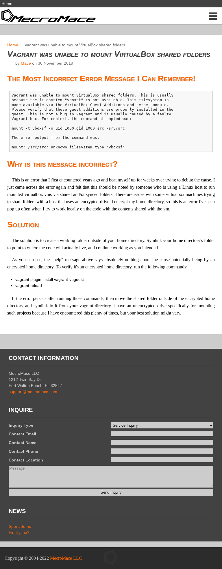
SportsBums (20, 526)
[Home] (48, 15)
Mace (26, 63)
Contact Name (22, 442)
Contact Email (22, 434)
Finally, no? (19, 532)
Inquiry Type (21, 425)
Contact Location (26, 460)
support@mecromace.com (33, 391)
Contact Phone (23, 451)
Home (6, 3)
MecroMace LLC (66, 558)
